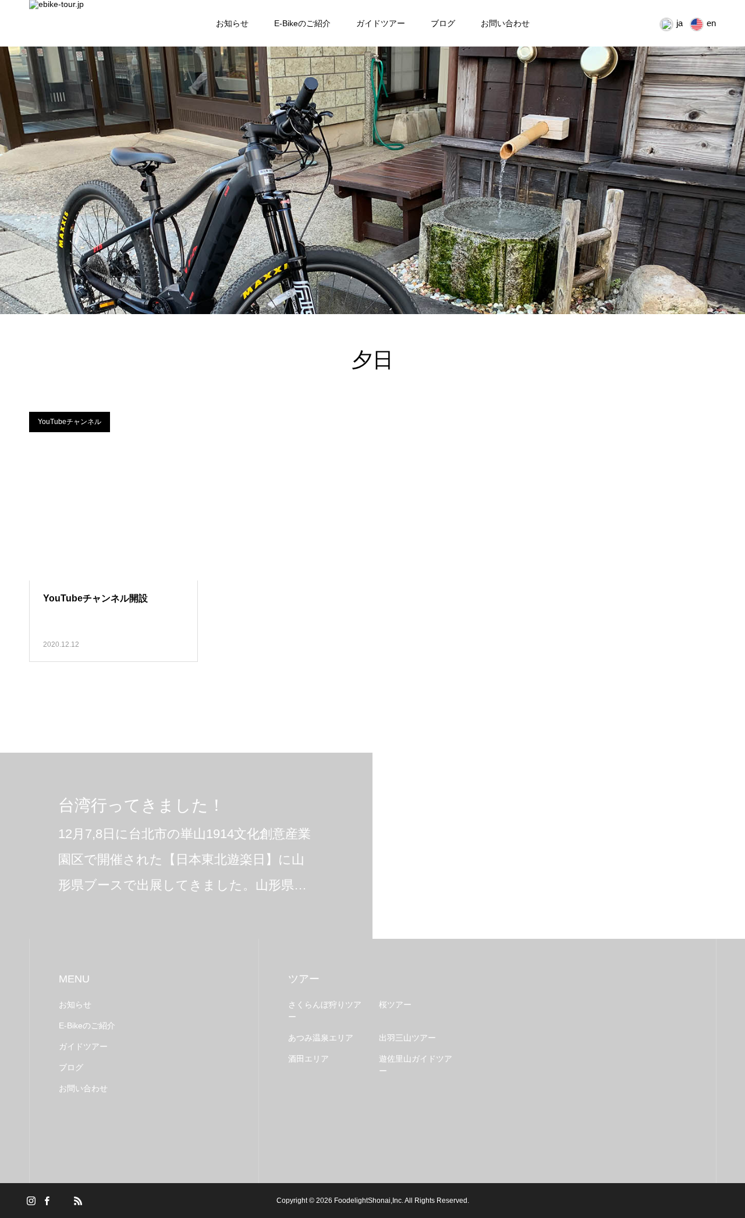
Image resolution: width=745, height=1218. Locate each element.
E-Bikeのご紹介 (302, 23)
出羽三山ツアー (407, 1037)
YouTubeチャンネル (69, 422)
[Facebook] (46, 1200)
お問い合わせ (505, 23)
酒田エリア (308, 1058)
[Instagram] (31, 1200)
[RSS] (78, 1200)
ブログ (443, 23)
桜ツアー (395, 1004)
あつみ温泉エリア (320, 1037)
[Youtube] (62, 1200)
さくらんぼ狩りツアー (324, 1010)
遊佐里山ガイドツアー (415, 1064)
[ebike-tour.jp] (103, 23)
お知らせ (232, 23)
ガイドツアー (380, 23)
